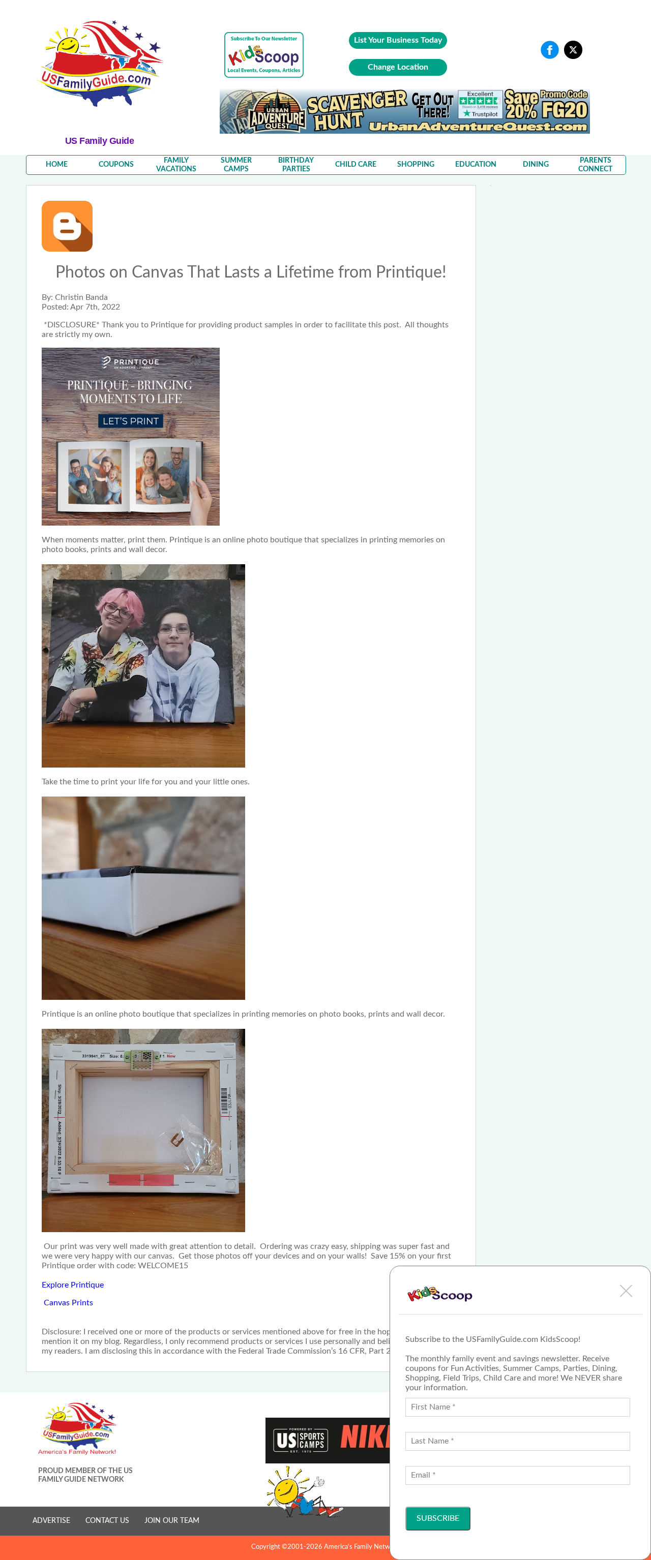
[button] (626, 1290)
